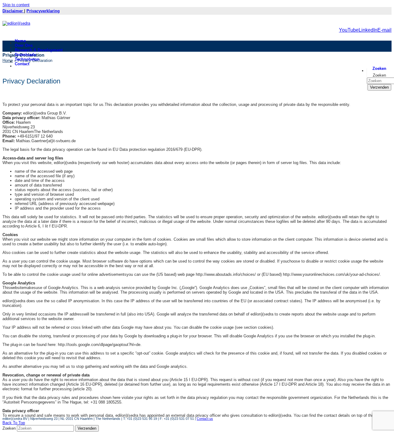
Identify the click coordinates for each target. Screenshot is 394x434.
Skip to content (16, 4)
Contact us (205, 418)
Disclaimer (13, 11)
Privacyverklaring (43, 11)
